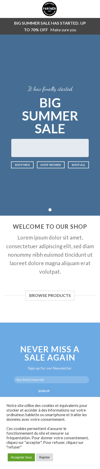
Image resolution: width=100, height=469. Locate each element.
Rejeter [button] (44, 457)
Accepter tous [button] (21, 457)
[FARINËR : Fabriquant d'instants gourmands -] (49, 9)
